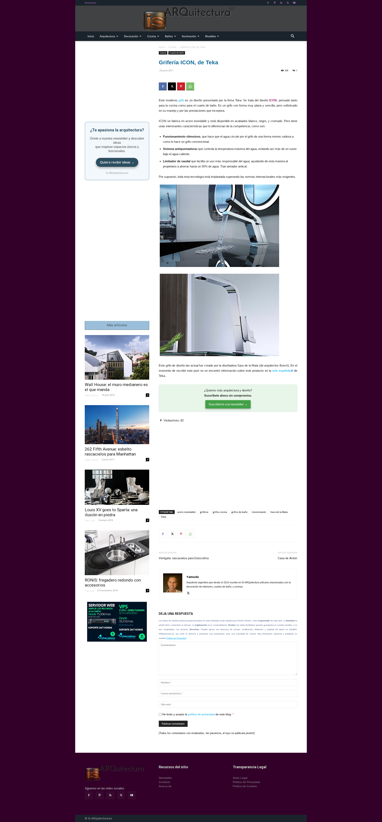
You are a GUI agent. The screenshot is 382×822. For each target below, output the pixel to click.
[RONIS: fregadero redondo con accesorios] (117, 552)
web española (281, 370)
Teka (163, 516)
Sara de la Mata (279, 511)
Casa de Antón (287, 558)
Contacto (164, 782)
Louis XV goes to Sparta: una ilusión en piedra (111, 512)
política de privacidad (201, 714)
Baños (169, 36)
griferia (204, 511)
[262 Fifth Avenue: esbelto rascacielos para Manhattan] (117, 424)
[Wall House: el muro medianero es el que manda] (117, 357)
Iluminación (189, 36)
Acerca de (165, 786)
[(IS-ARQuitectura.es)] (191, 18)
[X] (288, 3)
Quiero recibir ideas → (117, 162)
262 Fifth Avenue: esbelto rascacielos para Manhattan (110, 451)
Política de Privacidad (176, 638)
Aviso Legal (240, 777)
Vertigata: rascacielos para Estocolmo (184, 558)
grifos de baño (239, 511)
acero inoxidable (186, 511)
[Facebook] (268, 3)
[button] (292, 36)
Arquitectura (107, 36)
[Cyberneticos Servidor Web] (117, 622)
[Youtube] (294, 3)
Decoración (131, 36)
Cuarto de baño (177, 52)
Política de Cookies (245, 786)
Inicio (91, 36)
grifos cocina (220, 511)
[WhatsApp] (190, 86)
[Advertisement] (228, 463)
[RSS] (281, 3)
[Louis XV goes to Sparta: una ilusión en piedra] (117, 487)
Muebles (210, 36)
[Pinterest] (275, 3)
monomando (259, 511)
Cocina (151, 36)
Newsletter (90, 2)
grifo (181, 100)
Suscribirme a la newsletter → (228, 404)
